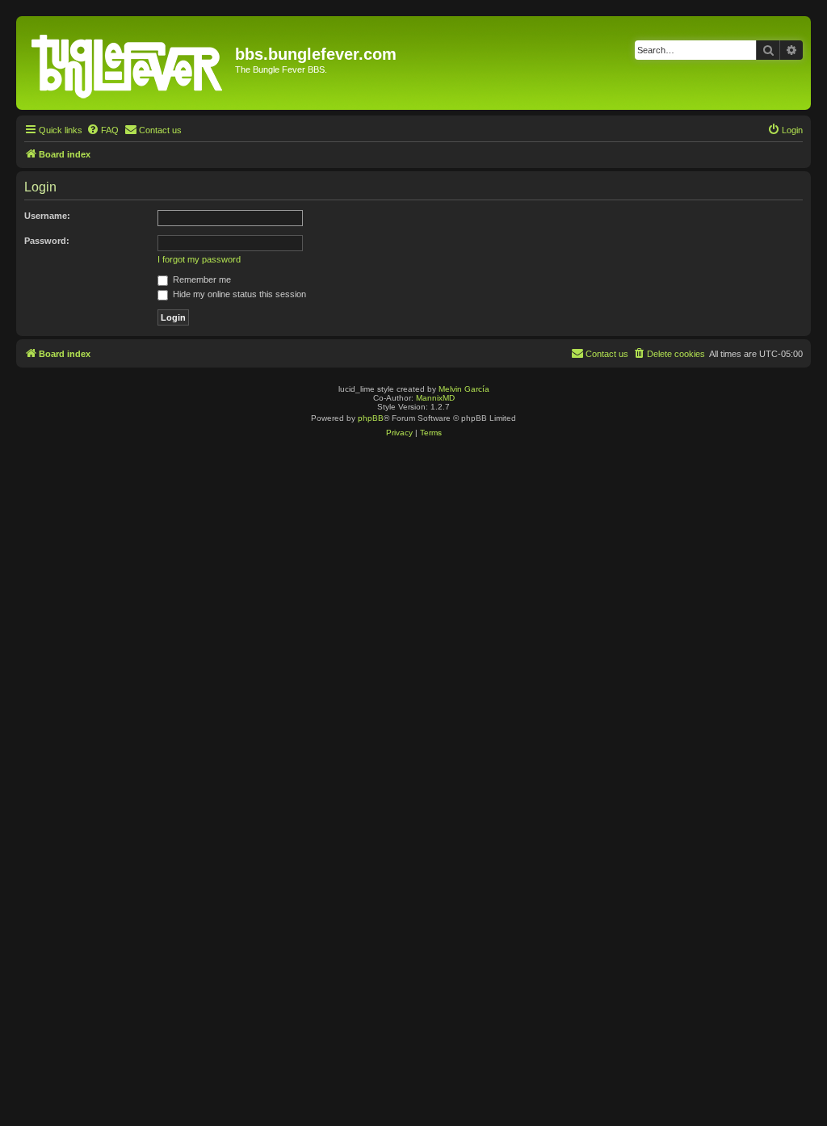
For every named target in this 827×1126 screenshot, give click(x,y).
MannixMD (435, 397)
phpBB (371, 418)
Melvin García (464, 388)
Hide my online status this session (238, 294)
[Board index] (127, 63)
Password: (46, 241)
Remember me (200, 279)
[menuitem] (102, 130)
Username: (47, 216)
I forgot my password (199, 259)
